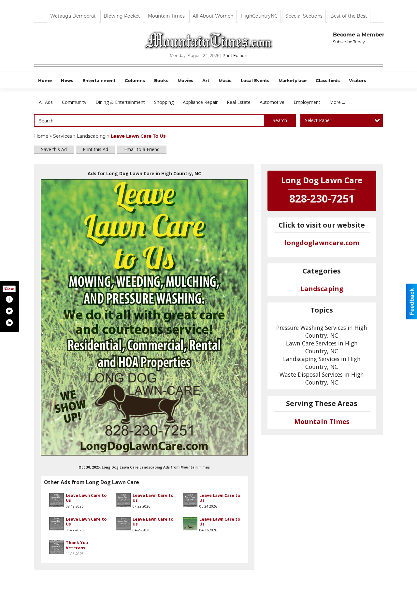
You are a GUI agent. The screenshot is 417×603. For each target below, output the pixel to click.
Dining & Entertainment (120, 102)
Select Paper (318, 120)
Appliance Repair (200, 102)
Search (280, 120)
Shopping (164, 102)
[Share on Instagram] (9, 322)
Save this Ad (54, 149)
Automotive (272, 102)
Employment (307, 102)
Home (41, 136)
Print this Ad (95, 149)
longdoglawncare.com (321, 243)
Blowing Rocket (122, 16)
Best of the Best (348, 16)
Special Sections (304, 16)
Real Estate (239, 102)
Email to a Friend (142, 149)
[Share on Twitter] (9, 311)
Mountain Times (166, 16)
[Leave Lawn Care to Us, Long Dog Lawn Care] (144, 317)
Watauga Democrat (73, 16)
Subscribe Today (349, 41)
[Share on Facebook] (9, 299)
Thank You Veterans (77, 545)
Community (74, 102)
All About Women (213, 16)
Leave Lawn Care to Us (86, 498)
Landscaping (91, 136)
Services (62, 136)
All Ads (46, 102)
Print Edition (235, 55)
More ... (337, 102)
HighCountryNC (259, 16)
